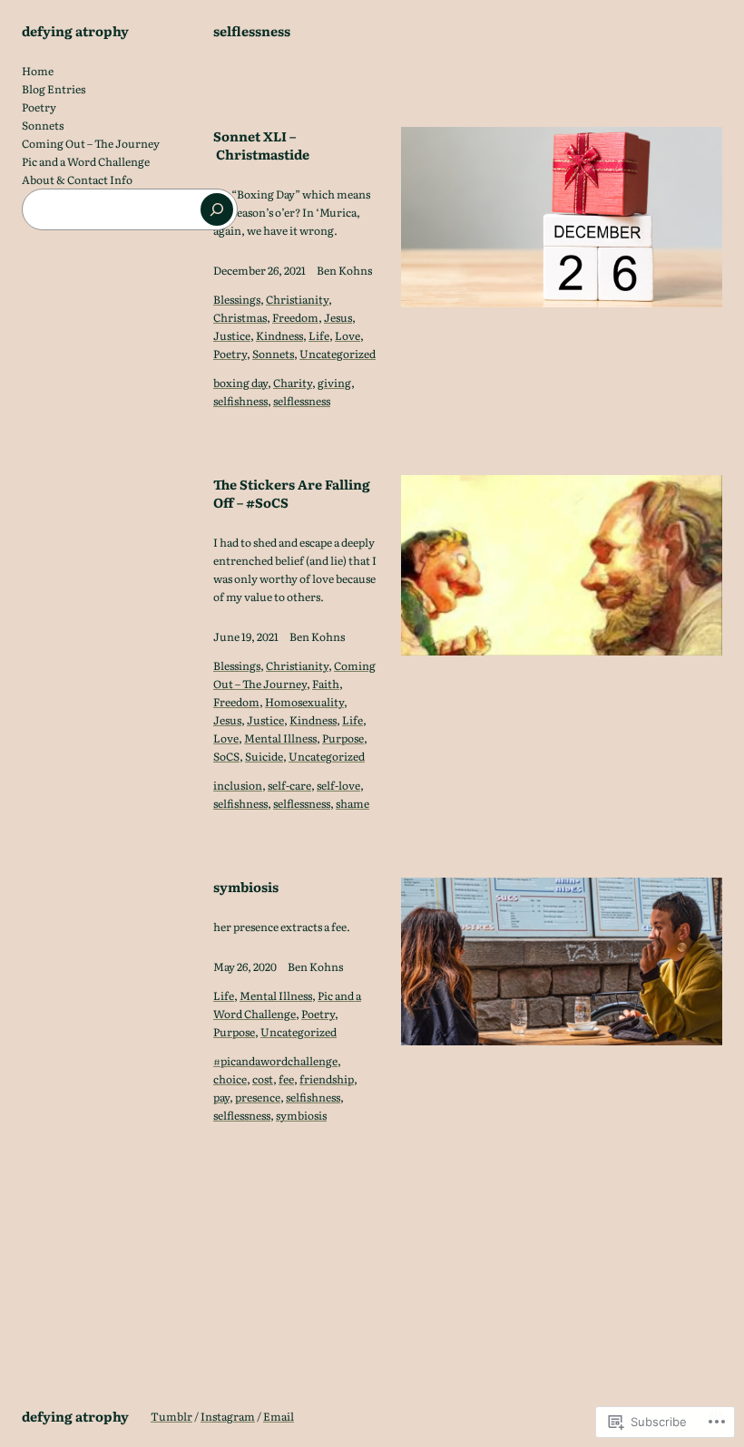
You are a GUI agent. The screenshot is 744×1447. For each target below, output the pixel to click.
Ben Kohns (344, 270)
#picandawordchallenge (275, 1061)
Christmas (240, 317)
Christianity (297, 299)
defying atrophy (75, 30)
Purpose (343, 738)
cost (262, 1079)
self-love (338, 785)
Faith (325, 683)
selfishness (240, 401)
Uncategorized (337, 353)
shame (352, 803)
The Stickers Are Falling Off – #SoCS (291, 493)
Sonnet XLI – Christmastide (261, 145)
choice (230, 1079)
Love (347, 335)
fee (286, 1079)
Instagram (228, 1416)
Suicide (264, 756)
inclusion (237, 785)
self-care (289, 785)
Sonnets (273, 353)
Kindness (279, 335)
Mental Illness (280, 738)
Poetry (230, 353)
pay (221, 1097)
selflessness (301, 401)
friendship (326, 1079)
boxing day (240, 382)
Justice (231, 335)
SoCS (226, 756)
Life (318, 335)
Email (278, 1416)
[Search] (217, 209)
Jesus (338, 317)
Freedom (295, 317)
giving (334, 382)
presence (257, 1097)
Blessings (236, 299)
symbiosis (246, 887)
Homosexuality (304, 702)
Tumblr (171, 1416)
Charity (292, 382)
